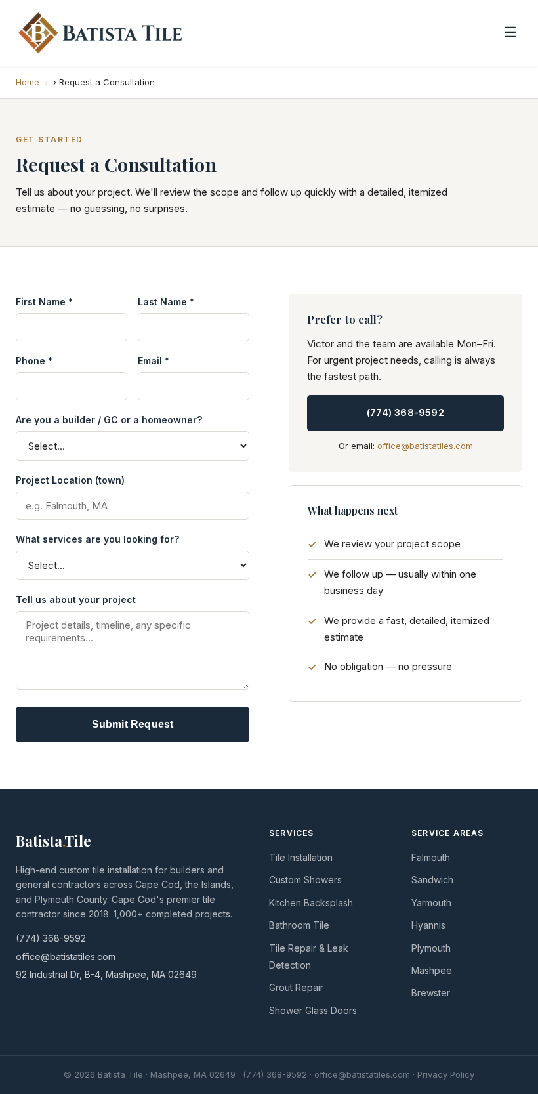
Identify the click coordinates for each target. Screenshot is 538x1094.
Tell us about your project (76, 599)
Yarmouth (431, 902)
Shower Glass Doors (313, 1010)
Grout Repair (296, 987)
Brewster (430, 992)
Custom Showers (305, 879)
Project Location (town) (70, 480)
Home (27, 82)
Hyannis (428, 925)
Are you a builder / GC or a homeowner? (109, 419)
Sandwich (432, 879)
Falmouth (430, 857)
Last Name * (166, 301)
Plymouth (431, 948)
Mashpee (431, 970)
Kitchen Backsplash (311, 902)
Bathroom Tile (299, 925)
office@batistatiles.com (425, 445)
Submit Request (133, 724)
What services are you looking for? (97, 539)
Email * (153, 360)
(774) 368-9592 (405, 412)
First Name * (44, 301)
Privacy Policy (445, 1074)
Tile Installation (301, 857)
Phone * (34, 360)
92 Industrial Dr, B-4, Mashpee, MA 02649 (106, 974)
